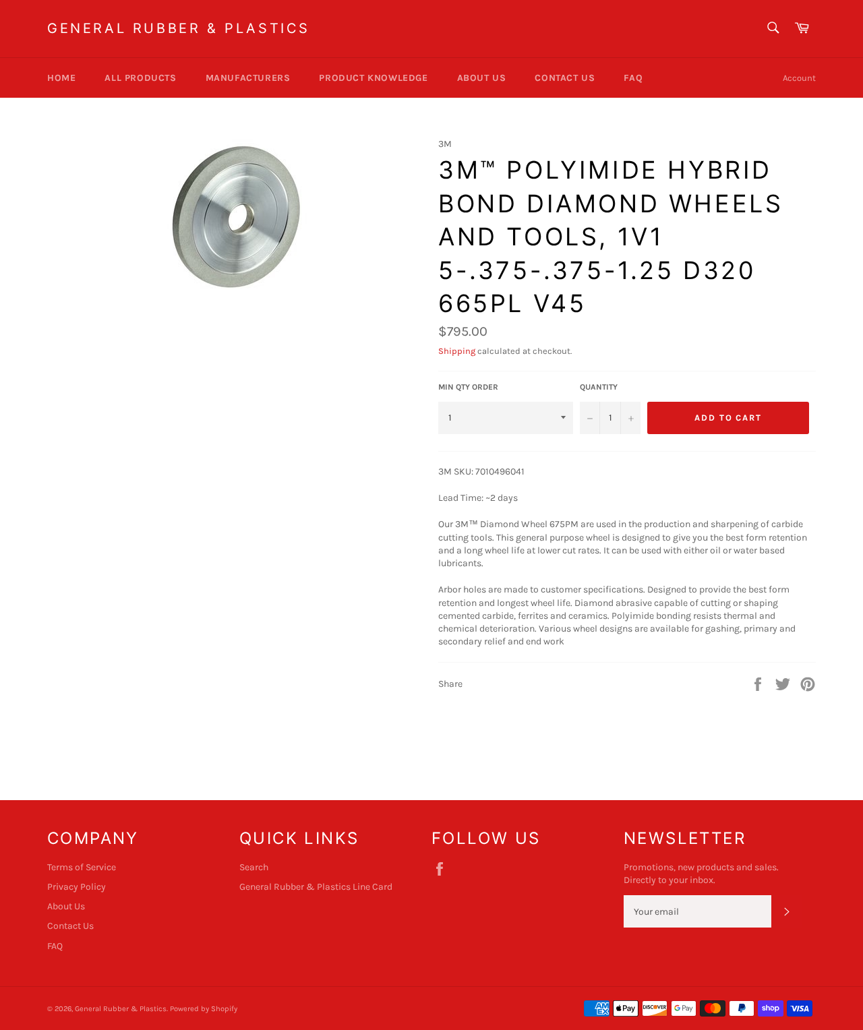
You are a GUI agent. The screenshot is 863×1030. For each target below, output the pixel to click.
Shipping (456, 351)
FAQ (633, 78)
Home (61, 78)
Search (253, 867)
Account (799, 78)
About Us (481, 78)
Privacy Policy (76, 886)
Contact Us (565, 78)
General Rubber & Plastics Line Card (315, 886)
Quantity (599, 387)
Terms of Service (81, 867)
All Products (140, 78)
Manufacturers (248, 78)
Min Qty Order (468, 387)
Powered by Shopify (203, 1008)
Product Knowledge (373, 78)
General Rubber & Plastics (178, 28)
